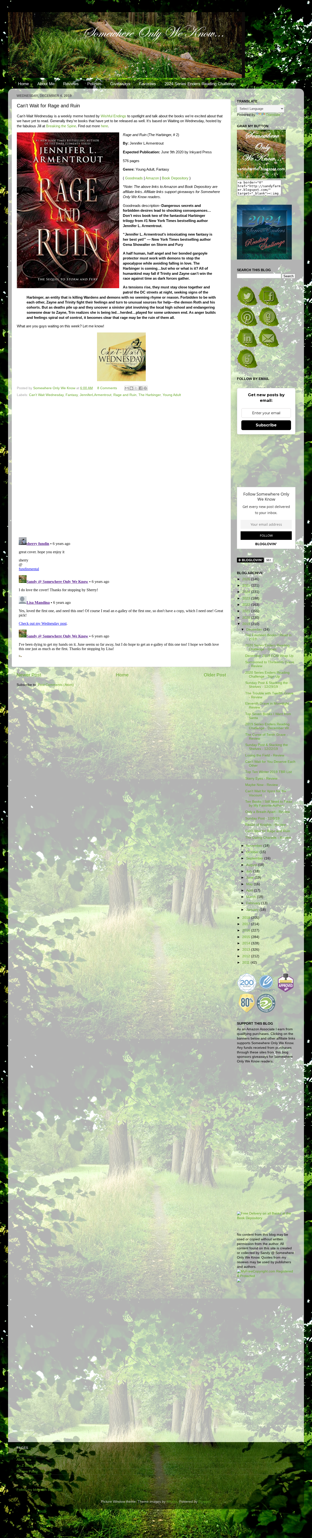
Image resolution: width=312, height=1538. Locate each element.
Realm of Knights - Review (265, 825)
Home (23, 84)
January (253, 910)
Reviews (71, 84)
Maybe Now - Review (261, 785)
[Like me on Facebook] (268, 304)
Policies (94, 84)
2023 (246, 598)
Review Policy (27, 1471)
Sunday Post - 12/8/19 (262, 818)
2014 (246, 943)
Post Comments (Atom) (56, 685)
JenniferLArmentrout (95, 395)
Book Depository (175, 178)
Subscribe (266, 425)
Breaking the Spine (61, 126)
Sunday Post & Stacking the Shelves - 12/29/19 (266, 685)
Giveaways (120, 84)
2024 (246, 592)
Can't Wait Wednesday (46, 395)
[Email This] (126, 388)
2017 (246, 924)
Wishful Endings (113, 116)
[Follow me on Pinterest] (247, 325)
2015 (246, 937)
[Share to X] (136, 388)
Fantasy (72, 395)
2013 (246, 949)
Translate (273, 115)
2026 (246, 579)
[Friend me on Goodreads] (268, 325)
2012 (246, 956)
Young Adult (172, 395)
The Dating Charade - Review (268, 837)
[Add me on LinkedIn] (247, 346)
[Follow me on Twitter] (247, 304)
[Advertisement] (266, 1364)
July (249, 871)
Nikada (171, 1501)
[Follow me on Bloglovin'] (247, 367)
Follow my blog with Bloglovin (39, 1490)
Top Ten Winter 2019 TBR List (268, 772)
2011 (246, 962)
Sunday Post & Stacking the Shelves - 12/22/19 (266, 747)
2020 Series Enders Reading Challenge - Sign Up (267, 674)
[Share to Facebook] (140, 388)
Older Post (215, 674)
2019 (246, 624)
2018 (246, 918)
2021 (246, 611)
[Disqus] (121, 465)
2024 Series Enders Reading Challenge (200, 84)
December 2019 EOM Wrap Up (269, 656)
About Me (46, 84)
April (250, 890)
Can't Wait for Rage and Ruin (267, 831)
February (253, 903)
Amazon (152, 178)
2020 (246, 617)
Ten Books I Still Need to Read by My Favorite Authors (268, 803)
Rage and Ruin (124, 395)
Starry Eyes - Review (261, 778)
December (254, 629)
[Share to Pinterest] (145, 388)
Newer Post (29, 674)
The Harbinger (149, 395)
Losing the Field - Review (264, 755)
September (255, 858)
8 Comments (107, 388)
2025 (246, 585)
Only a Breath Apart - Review (267, 812)
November (254, 845)
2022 (246, 605)
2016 (246, 930)
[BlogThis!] (131, 388)
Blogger (204, 1501)
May (250, 884)
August (252, 865)
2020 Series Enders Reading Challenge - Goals (267, 647)
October (253, 852)
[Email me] (268, 346)
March (251, 897)
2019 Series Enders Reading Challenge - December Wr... (268, 726)
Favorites (147, 84)
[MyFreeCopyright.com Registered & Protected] (266, 1276)
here (104, 126)
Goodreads (134, 178)
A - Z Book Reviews (32, 1465)
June (250, 877)
